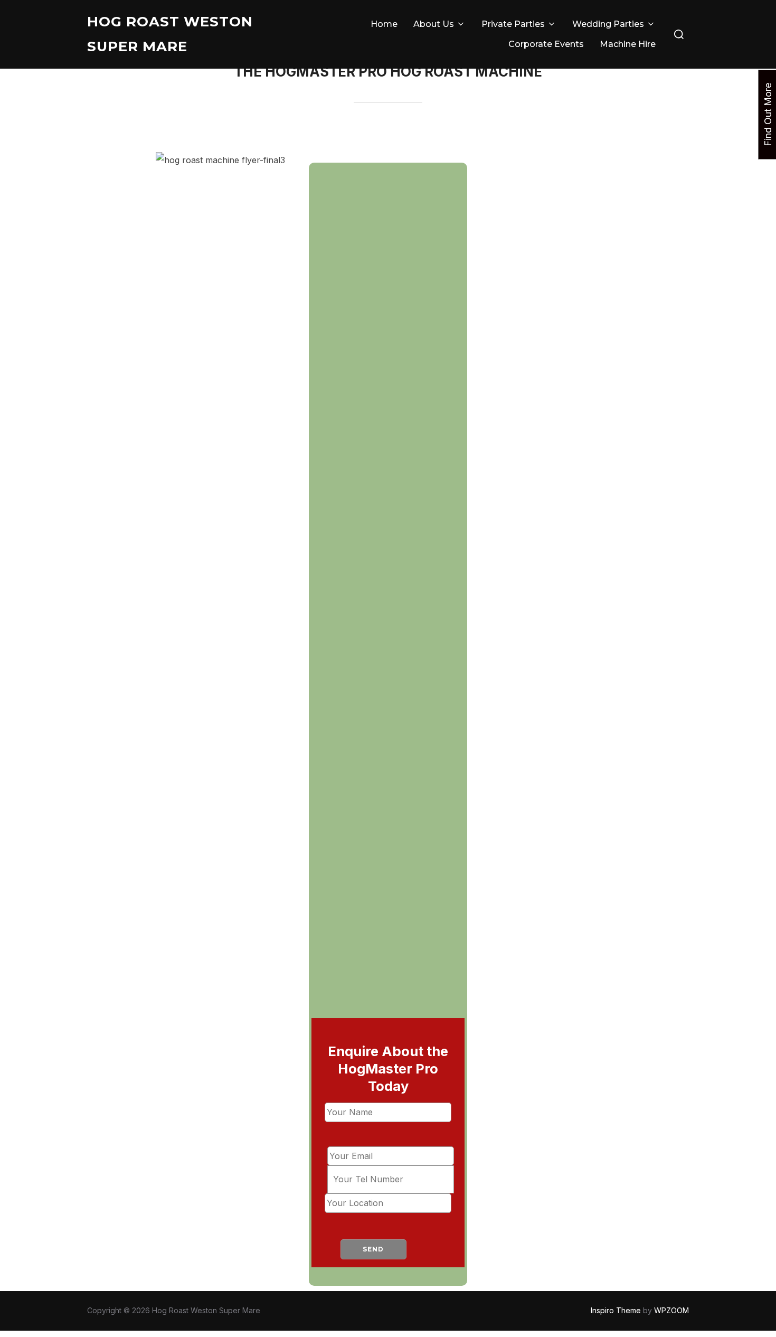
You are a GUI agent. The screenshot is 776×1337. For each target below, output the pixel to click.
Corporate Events (546, 44)
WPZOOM (671, 1310)
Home (384, 24)
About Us (433, 24)
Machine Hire (628, 44)
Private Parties (513, 24)
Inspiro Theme (616, 1310)
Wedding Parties (608, 24)
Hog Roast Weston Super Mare (170, 34)
